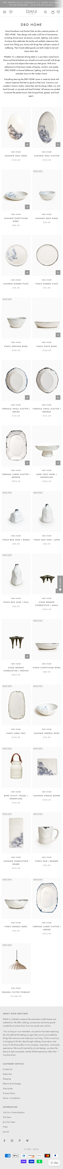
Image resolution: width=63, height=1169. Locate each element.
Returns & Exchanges (12, 1083)
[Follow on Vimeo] (27, 1140)
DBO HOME (16, 152)
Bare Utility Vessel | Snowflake (16, 797)
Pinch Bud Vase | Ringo (16, 540)
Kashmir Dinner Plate (16, 284)
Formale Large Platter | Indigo (47, 928)
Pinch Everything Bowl (47, 667)
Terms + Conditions (11, 1098)
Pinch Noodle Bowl (16, 926)
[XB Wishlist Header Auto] (11, 11)
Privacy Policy (9, 1093)
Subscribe (7, 1074)
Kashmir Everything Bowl (16, 220)
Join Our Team (9, 1121)
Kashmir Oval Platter (46, 156)
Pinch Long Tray (16, 733)
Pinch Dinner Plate (47, 284)
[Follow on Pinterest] (19, 1140)
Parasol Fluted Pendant (16, 992)
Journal (6, 1131)
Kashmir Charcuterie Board (16, 862)
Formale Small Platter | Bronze (47, 410)
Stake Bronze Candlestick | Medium (16, 669)
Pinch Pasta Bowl (46, 346)
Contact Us (7, 1069)
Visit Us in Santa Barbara (13, 1112)
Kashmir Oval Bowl (16, 156)
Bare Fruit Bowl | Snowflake (47, 476)
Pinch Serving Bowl (16, 346)
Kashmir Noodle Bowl (47, 733)
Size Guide (8, 1088)
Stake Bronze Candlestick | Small (46, 603)
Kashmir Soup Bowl (46, 218)
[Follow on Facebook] (4, 1140)
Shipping (7, 1078)
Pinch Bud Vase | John (47, 540)
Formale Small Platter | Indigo (16, 410)
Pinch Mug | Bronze (47, 861)
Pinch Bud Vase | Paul (16, 602)
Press (5, 1126)
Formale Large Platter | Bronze (16, 476)
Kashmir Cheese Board (47, 795)
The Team (7, 1117)
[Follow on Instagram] (12, 1140)
